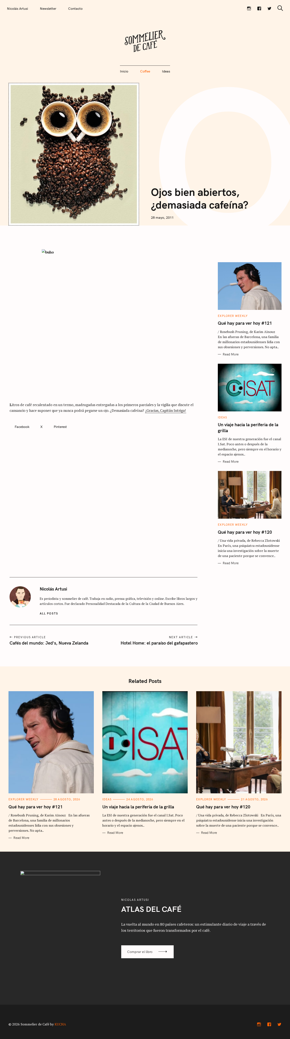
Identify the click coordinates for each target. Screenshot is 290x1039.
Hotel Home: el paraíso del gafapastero (158, 643)
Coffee (145, 71)
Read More (231, 354)
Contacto (75, 8)
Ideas (166, 71)
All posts (49, 613)
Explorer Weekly (233, 316)
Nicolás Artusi (17, 8)
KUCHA (60, 1024)
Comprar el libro (139, 952)
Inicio (124, 71)
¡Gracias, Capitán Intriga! (165, 410)
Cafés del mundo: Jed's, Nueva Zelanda (49, 643)
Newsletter (48, 8)
